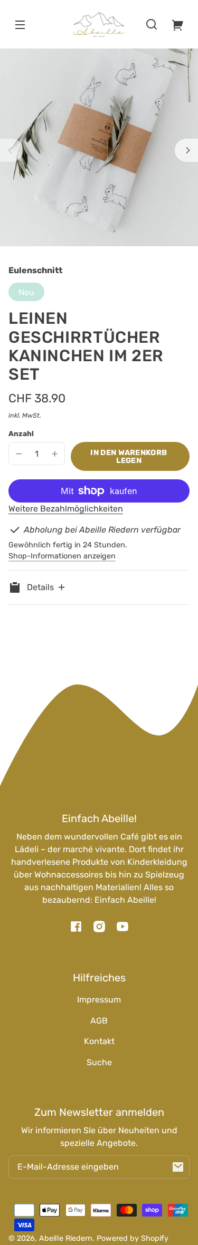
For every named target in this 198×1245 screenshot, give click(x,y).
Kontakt (99, 1041)
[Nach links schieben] (11, 150)
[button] (151, 24)
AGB (99, 1021)
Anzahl (21, 433)
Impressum (99, 1000)
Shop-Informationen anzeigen (62, 556)
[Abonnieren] (178, 1167)
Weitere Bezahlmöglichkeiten (65, 509)
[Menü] (20, 24)
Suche (99, 1062)
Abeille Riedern (65, 1238)
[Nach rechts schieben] (186, 150)
